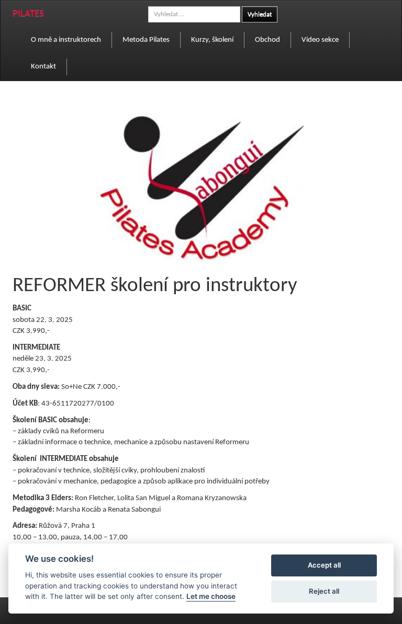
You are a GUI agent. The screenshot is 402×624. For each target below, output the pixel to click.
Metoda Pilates (146, 40)
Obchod (267, 40)
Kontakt (43, 67)
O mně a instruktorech (66, 40)
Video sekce (320, 40)
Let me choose (211, 596)
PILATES (28, 14)
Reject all (324, 591)
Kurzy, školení (212, 40)
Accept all (324, 565)
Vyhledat (260, 14)
